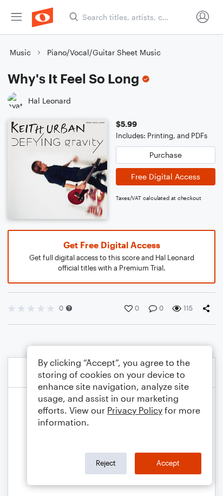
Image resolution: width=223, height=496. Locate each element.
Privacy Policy (134, 410)
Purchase (165, 154)
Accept (168, 463)
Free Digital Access (165, 176)
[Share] (208, 308)
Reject (106, 463)
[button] (69, 308)
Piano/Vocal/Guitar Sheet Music (104, 52)
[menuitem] (16, 17)
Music (20, 52)
